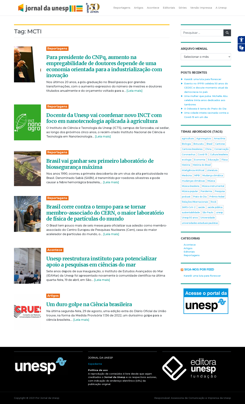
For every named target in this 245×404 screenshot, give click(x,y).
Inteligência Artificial (193, 170)
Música (211, 180)
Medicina (187, 175)
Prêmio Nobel (217, 196)
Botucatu (199, 144)
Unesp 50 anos (190, 217)
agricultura (188, 138)
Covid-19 (202, 154)
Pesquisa (220, 191)
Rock (213, 201)
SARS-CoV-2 (188, 207)
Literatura (212, 170)
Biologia (186, 144)
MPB (197, 175)
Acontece (54, 250)
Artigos (53, 295)
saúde (201, 207)
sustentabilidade (191, 212)
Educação (213, 159)
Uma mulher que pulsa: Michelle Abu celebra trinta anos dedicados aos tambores (206, 100)
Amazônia (219, 138)
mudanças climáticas (193, 180)
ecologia (186, 159)
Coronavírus (188, 154)
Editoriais (189, 251)
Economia (199, 159)
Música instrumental (213, 186)
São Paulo (207, 212)
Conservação (221, 149)
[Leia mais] (134, 90)
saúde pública (215, 207)
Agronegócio (203, 138)
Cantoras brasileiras (192, 149)
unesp (219, 212)
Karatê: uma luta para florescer (202, 79)
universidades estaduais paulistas (200, 223)
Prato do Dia (200, 196)
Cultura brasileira (219, 154)
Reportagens (57, 48)
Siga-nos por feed (199, 269)
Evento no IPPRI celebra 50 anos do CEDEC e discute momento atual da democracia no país (206, 87)
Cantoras (220, 144)
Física (225, 159)
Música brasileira (190, 186)
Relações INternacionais (195, 201)
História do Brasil (202, 165)
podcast (186, 196)
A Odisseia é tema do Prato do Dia (205, 108)
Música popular (190, 191)
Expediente (95, 363)
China (208, 149)
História (186, 165)
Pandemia (206, 191)
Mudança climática (212, 175)
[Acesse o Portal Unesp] (206, 301)
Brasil (209, 144)
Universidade (208, 217)
